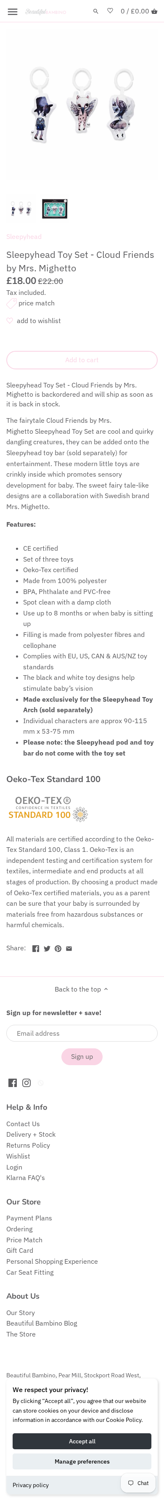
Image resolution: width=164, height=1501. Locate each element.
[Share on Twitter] (47, 947)
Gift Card (19, 1250)
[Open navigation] (12, 11)
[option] (21, 208)
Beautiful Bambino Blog (41, 1323)
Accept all (82, 1441)
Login (14, 1167)
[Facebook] (12, 1082)
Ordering (19, 1229)
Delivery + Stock (31, 1134)
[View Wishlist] (110, 11)
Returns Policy (28, 1145)
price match (37, 303)
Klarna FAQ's (25, 1177)
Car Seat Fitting (29, 1272)
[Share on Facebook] (35, 947)
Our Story (20, 1312)
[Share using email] (69, 947)
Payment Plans (29, 1218)
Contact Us (23, 1123)
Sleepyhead (24, 236)
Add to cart (82, 359)
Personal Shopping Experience (52, 1261)
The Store (21, 1334)
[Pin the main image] (58, 947)
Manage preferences (82, 1461)
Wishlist (18, 1156)
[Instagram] (26, 1082)
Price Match (24, 1240)
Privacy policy (31, 1485)
